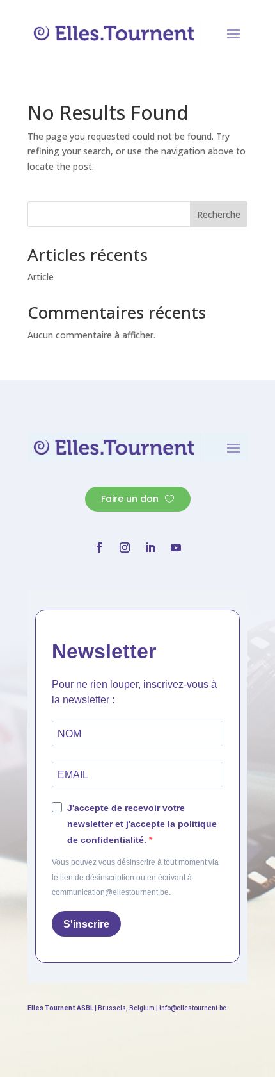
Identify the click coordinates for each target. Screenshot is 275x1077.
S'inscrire (86, 924)
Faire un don (130, 498)
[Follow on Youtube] (176, 547)
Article (41, 277)
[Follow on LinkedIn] (150, 547)
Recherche (218, 214)
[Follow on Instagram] (124, 547)
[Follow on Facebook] (99, 547)
